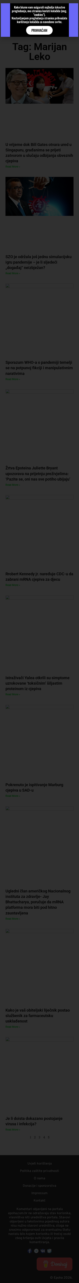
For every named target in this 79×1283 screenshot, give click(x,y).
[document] (39, 641)
